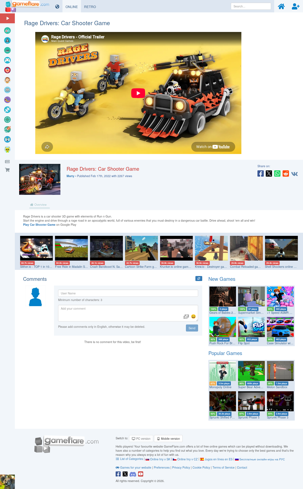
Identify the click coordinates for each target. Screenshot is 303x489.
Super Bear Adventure (252, 387)
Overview (40, 204)
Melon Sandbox (277, 387)
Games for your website (135, 467)
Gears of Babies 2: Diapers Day (230, 312)
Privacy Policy (181, 467)
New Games (221, 278)
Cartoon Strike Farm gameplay (145, 266)
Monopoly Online (220, 387)
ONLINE (73, 6)
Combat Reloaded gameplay (248, 266)
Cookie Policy (201, 467)
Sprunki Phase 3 (277, 417)
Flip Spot (244, 343)
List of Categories (131, 459)
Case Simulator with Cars (283, 343)
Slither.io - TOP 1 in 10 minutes (40, 266)
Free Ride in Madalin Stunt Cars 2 (77, 266)
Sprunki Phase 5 (249, 417)
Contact (242, 467)
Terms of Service (224, 467)
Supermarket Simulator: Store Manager (263, 312)
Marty (70, 176)
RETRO (91, 6)
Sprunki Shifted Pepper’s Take (229, 417)
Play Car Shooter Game (39, 224)
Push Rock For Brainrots (225, 343)
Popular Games (225, 352)
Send (192, 328)
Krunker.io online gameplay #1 (180, 266)
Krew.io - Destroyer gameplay (214, 266)
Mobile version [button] (170, 438)
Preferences (162, 467)
